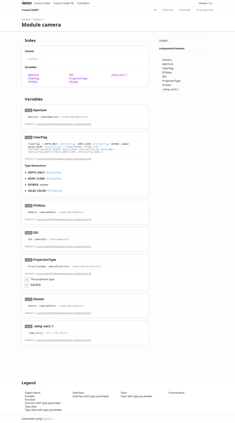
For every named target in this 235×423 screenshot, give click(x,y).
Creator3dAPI (30, 10)
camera (37, 19)
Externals (184, 10)
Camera (32, 59)
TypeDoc (48, 418)
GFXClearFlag (67, 144)
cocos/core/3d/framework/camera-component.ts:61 (63, 312)
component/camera (171, 48)
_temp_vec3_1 (118, 75)
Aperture (33, 75)
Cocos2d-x (83, 3)
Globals (26, 19)
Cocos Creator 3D (64, 3)
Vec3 (48, 332)
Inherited (167, 10)
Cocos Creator (42, 3)
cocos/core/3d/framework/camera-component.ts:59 (63, 219)
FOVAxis (33, 82)
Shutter (73, 82)
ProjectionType (78, 78)
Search (145, 10)
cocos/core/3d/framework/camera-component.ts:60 (63, 124)
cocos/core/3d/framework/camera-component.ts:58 (63, 273)
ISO (71, 75)
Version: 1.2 (205, 3)
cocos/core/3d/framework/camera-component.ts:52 (63, 340)
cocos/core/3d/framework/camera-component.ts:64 (63, 158)
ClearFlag (33, 78)
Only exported (204, 10)
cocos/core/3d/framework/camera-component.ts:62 (63, 246)
